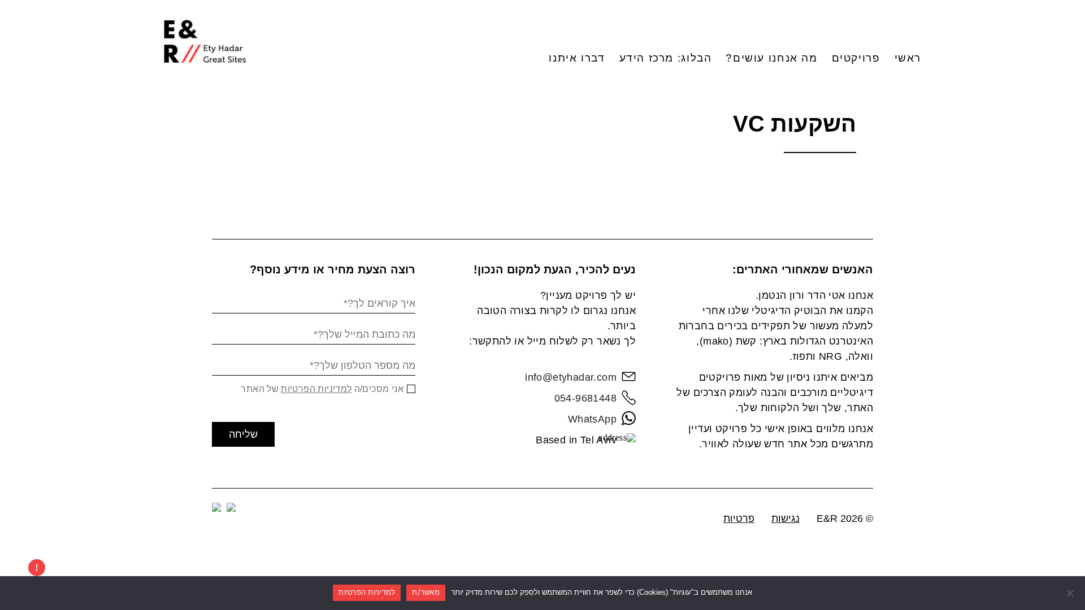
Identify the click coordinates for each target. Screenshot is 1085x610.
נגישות (785, 518)
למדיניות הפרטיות (316, 389)
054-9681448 (585, 398)
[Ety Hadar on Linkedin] (231, 507)
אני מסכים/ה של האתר (322, 389)
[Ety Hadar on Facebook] (216, 507)
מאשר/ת (426, 591)
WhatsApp (592, 419)
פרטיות (738, 518)
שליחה (243, 434)
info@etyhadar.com (571, 377)
